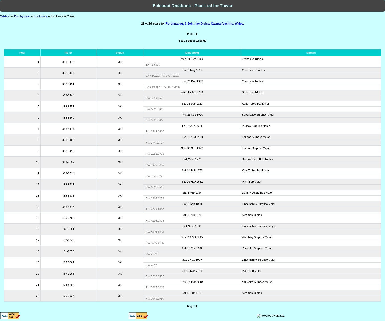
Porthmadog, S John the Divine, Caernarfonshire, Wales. (205, 23)
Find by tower (22, 16)
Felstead (5, 16)
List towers (41, 16)
